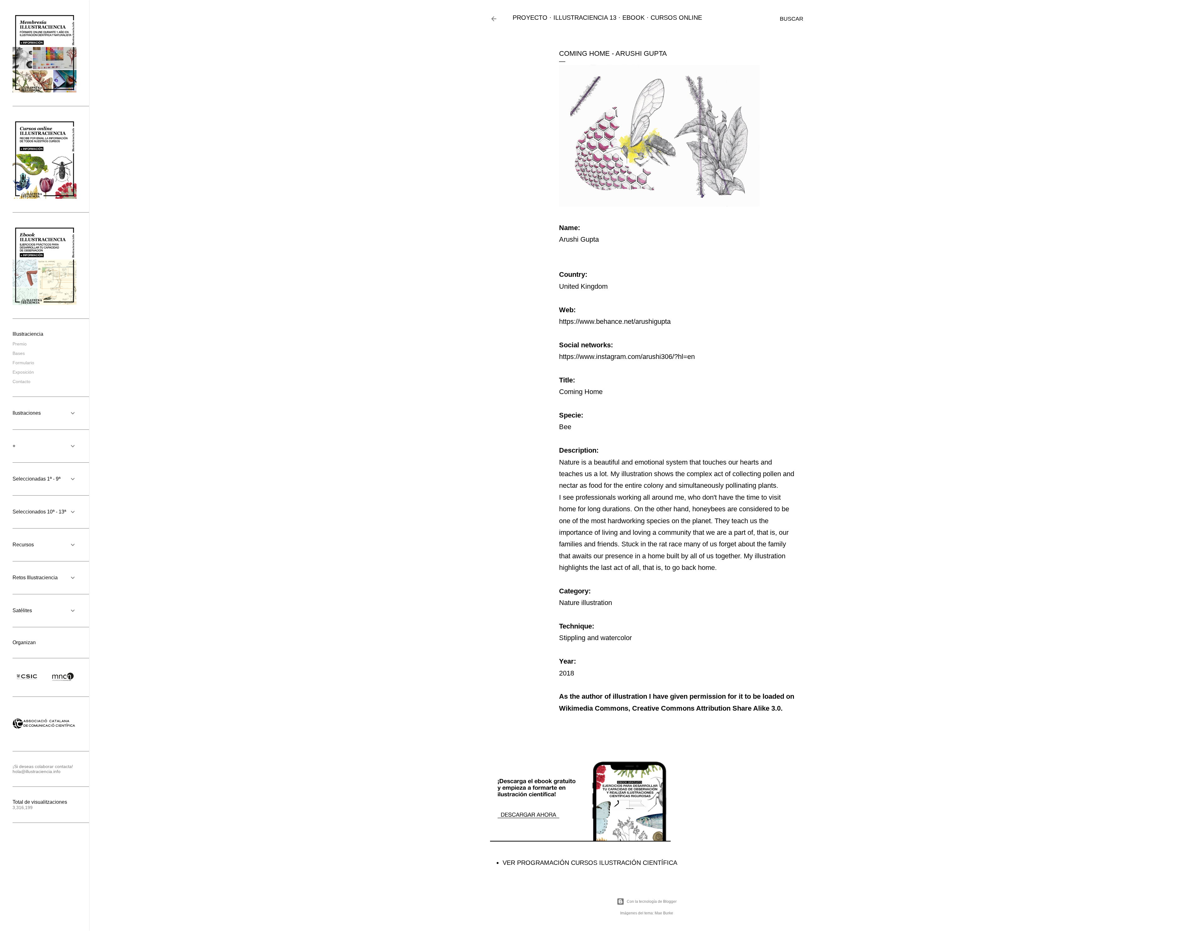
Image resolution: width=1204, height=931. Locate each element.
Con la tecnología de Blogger (652, 901)
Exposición (23, 372)
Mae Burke (664, 913)
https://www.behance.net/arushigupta (615, 321)
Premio (20, 343)
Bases (19, 353)
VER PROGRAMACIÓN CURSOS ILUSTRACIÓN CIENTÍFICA (590, 862)
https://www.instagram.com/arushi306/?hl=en (627, 356)
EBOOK (633, 17)
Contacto (21, 381)
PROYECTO (530, 17)
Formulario (23, 362)
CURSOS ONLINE (676, 17)
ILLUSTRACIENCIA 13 (584, 17)
